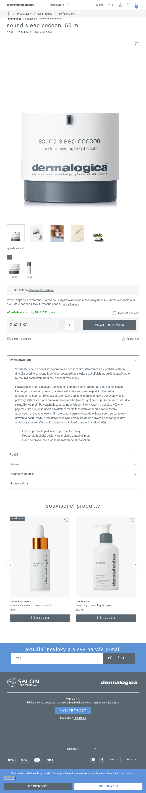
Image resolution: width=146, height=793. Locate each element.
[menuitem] (59, 5)
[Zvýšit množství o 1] (77, 325)
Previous (10, 564)
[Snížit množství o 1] (62, 325)
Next (135, 564)
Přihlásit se (119, 658)
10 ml (29, 277)
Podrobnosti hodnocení (50, 19)
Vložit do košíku (109, 325)
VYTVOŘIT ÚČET (73, 710)
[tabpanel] (14, 268)
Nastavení (9, 778)
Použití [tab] (14, 454)
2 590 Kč (42, 618)
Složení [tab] (14, 464)
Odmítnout (37, 786)
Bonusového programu (41, 290)
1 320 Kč (108, 618)
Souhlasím (108, 786)
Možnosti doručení (128, 313)
